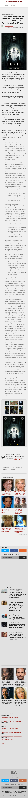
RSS (23, 780)
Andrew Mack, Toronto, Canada (9, 717)
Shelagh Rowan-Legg (7, 739)
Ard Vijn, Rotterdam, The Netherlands (11, 721)
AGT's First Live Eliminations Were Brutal (6, 511)
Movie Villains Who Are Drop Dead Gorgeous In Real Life (7, 683)
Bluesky (6, 780)
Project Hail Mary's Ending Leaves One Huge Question (6, 530)
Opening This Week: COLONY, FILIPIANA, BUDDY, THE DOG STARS (17, 617)
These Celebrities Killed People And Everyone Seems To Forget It (20, 493)
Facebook (14, 780)
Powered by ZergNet (22, 534)
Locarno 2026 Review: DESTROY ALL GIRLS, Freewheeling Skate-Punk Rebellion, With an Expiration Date (17, 594)
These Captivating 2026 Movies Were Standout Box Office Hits (20, 703)
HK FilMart (19, 467)
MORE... (3, 743)
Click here (16, 458)
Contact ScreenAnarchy (20, 791)
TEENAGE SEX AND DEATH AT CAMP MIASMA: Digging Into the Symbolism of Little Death (17, 626)
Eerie (12, 467)
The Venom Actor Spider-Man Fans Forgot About (6, 702)
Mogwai (5, 469)
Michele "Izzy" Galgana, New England (11, 732)
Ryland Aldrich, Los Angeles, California (11, 736)
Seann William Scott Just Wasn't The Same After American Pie (20, 683)
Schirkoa (12, 469)
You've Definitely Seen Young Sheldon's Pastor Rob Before (7, 493)
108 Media (6, 467)
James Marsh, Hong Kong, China (9, 728)
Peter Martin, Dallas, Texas (8, 714)
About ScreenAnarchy (7, 791)
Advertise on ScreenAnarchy (14, 794)
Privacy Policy (8, 792)
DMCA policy (17, 459)
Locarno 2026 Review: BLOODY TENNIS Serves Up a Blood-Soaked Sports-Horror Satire (17, 636)
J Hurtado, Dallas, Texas (7, 725)
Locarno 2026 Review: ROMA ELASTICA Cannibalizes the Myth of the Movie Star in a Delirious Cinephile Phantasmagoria (17, 606)
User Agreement (18, 792)
